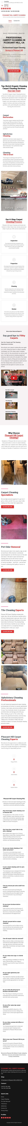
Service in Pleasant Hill (14, 50)
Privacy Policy (4, 1110)
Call (5, 6)
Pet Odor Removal (5, 1101)
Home (10, 20)
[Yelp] (6, 8)
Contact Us (17, 20)
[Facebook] (4, 8)
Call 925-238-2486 (5, 11)
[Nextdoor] (8, 8)
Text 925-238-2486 (14, 11)
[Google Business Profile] (1, 8)
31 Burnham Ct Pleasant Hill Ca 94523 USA (11, 1080)
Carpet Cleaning (5, 1099)
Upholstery (4, 1106)
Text (7, 6)
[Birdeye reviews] (10, 8)
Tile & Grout (4, 1103)
